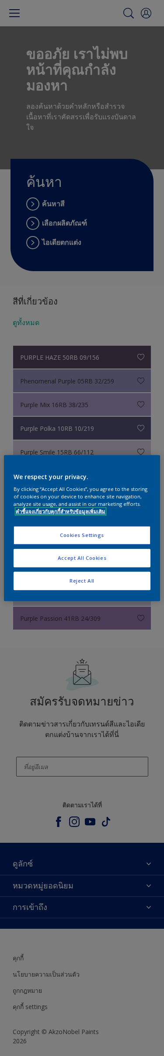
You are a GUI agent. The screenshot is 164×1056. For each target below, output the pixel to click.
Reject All (82, 580)
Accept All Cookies (82, 558)
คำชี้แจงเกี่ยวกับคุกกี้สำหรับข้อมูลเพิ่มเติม (60, 511)
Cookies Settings (82, 535)
